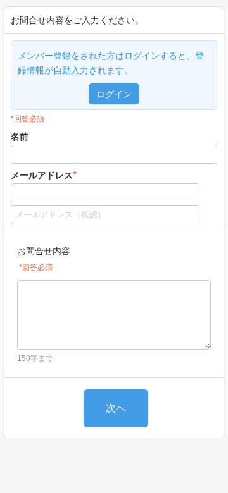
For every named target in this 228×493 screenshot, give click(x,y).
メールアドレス (44, 174)
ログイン (114, 94)
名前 (19, 136)
